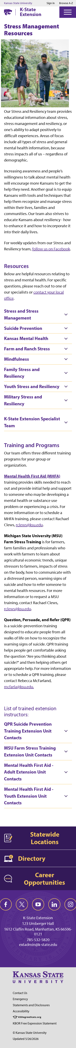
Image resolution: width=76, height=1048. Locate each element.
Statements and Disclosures (31, 1005)
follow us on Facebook (51, 248)
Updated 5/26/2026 (26, 1039)
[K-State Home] (8, 12)
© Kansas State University (30, 1033)
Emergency (20, 999)
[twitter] (22, 904)
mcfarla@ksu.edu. (19, 686)
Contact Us (20, 993)
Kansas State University (18, 3)
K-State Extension (30, 11)
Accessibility (21, 1011)
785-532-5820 (38, 939)
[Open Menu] (67, 12)
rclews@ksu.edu (29, 524)
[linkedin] (54, 904)
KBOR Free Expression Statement (35, 1023)
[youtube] (38, 904)
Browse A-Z (66, 3)
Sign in (51, 3)
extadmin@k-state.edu (38, 944)
